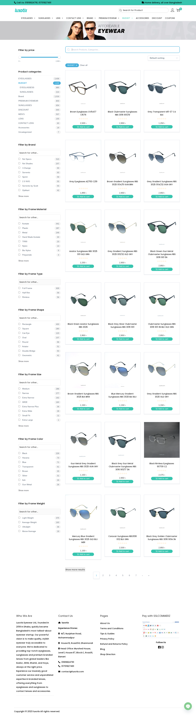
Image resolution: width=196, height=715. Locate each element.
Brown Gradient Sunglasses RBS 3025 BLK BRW (83, 395)
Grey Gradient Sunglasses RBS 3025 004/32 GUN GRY (162, 183)
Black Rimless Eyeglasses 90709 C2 (162, 465)
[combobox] (143, 10)
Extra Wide (40, 411)
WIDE (40, 402)
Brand (38, 96)
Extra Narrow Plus (40, 406)
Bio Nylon (40, 250)
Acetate (40, 223)
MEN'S (38, 114)
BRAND (90, 18)
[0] (178, 10)
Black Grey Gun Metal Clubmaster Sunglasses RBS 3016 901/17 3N (122, 466)
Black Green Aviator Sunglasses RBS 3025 (83, 325)
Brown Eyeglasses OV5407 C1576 (83, 113)
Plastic (40, 228)
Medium (40, 389)
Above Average (40, 531)
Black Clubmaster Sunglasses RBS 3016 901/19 (122, 113)
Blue (40, 462)
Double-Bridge (40, 351)
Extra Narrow (40, 397)
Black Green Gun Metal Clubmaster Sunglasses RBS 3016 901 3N (162, 254)
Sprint (40, 177)
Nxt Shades (40, 163)
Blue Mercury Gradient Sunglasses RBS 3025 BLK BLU (122, 395)
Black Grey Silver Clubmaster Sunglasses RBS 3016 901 (122, 325)
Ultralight (40, 527)
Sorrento (40, 172)
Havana (40, 458)
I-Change (40, 168)
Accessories (38, 127)
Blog (102, 649)
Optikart (40, 190)
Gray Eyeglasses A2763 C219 (83, 181)
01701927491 (67, 666)
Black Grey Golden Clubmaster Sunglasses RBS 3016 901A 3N (161, 538)
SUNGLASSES (44, 18)
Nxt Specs (40, 159)
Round (40, 342)
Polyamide (40, 255)
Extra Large (40, 420)
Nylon (40, 246)
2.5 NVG (40, 181)
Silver (40, 475)
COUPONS (170, 18)
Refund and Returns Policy (114, 644)
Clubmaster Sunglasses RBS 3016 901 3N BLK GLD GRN (162, 325)
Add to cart (85, 127)
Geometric (40, 355)
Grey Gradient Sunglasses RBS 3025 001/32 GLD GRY (122, 253)
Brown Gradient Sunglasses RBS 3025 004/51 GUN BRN (122, 183)
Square (40, 328)
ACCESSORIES (142, 18)
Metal (40, 232)
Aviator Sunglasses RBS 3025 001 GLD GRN (83, 253)
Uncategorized (38, 132)
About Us (105, 623)
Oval (40, 337)
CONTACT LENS (73, 18)
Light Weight (40, 518)
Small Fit (40, 415)
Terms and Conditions (111, 628)
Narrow (40, 393)
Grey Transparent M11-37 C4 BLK (162, 113)
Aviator (40, 346)
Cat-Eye (40, 333)
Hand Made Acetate (40, 237)
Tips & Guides (107, 633)
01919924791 (67, 662)
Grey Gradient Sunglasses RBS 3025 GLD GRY (162, 395)
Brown (40, 471)
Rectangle (40, 324)
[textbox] (122, 49)
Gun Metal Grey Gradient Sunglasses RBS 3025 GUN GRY (83, 465)
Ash (40, 480)
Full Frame (40, 288)
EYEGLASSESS (39, 87)
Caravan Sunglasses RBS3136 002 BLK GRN (122, 538)
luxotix (36, 711)
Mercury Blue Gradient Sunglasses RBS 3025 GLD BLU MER (83, 539)
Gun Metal (40, 484)
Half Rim (40, 292)
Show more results (75, 569)
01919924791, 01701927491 (38, 2)
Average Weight (40, 522)
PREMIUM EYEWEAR (108, 18)
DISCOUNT (157, 18)
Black (40, 453)
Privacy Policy (107, 638)
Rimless (40, 297)
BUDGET (126, 18)
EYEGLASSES (27, 18)
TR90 (40, 241)
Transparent (40, 466)
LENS (58, 18)
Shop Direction (107, 654)
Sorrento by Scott (40, 186)
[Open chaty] (188, 707)
